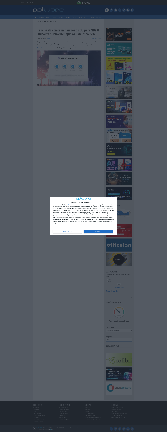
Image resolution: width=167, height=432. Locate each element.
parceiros (67, 204)
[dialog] (83, 216)
